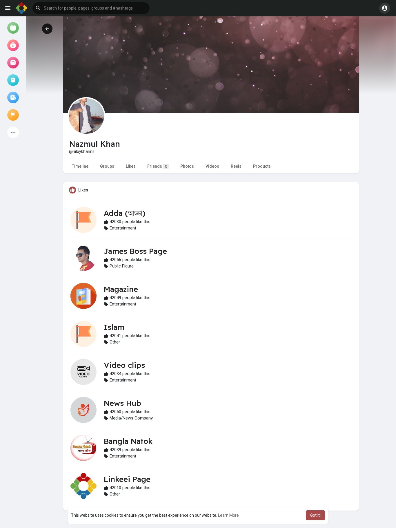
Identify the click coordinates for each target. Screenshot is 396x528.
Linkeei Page (127, 479)
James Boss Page (135, 251)
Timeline (80, 166)
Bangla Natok (128, 441)
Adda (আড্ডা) (124, 213)
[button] (91, 8)
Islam (114, 327)
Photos (187, 166)
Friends (157, 166)
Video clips (124, 365)
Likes (131, 166)
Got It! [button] (315, 515)
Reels (236, 166)
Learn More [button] (228, 515)
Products (262, 166)
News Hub (122, 403)
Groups (107, 166)
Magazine (121, 289)
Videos (212, 166)
